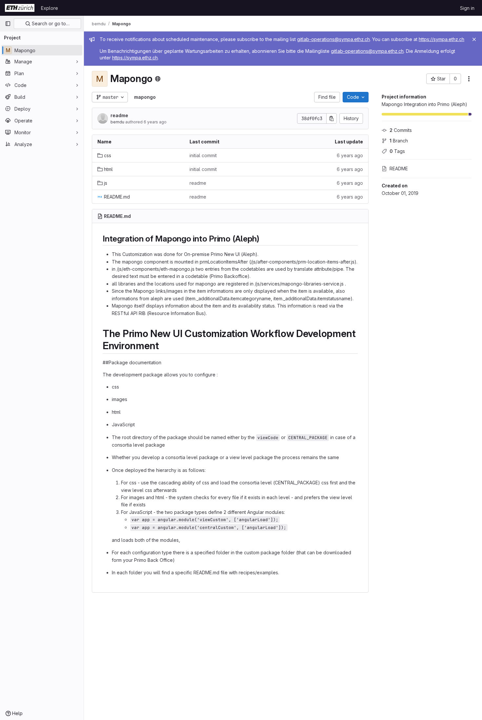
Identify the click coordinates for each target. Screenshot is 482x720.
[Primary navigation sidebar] (8, 23)
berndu (117, 121)
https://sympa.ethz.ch (441, 39)
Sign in (467, 8)
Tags (397, 151)
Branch (399, 140)
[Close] (474, 39)
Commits (401, 130)
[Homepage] (20, 8)
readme (119, 115)
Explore (49, 8)
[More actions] (469, 79)
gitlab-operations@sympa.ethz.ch (333, 39)
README (399, 168)
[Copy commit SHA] (331, 118)
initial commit (203, 155)
